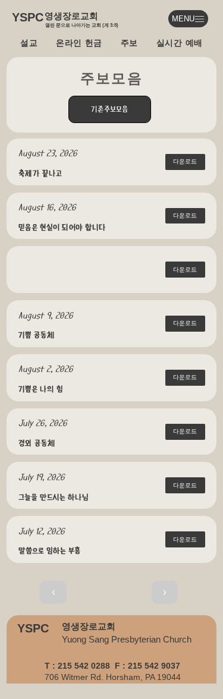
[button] (185, 270)
